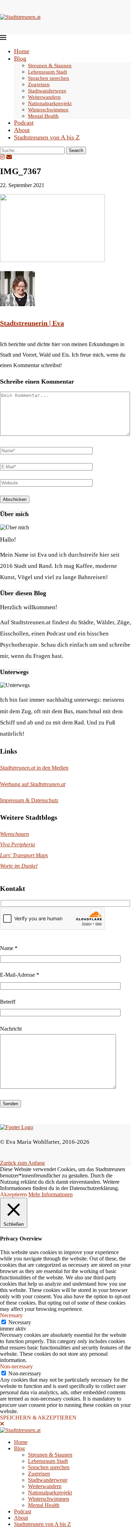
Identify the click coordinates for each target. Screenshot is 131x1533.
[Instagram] (2, 157)
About (22, 129)
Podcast (24, 122)
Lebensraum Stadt (47, 72)
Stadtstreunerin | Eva (32, 323)
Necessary (19, 1322)
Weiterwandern (44, 97)
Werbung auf (32, 784)
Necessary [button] (11, 1315)
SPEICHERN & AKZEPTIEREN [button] (38, 1418)
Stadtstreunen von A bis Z (47, 137)
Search (76, 150)
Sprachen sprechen (48, 78)
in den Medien (34, 768)
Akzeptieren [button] (13, 1194)
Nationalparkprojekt (50, 103)
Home (21, 51)
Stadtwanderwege (47, 91)
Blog (20, 58)
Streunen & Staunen (50, 65)
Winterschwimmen (48, 109)
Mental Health (43, 116)
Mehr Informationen (50, 1194)
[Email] (9, 157)
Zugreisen (39, 84)
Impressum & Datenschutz (29, 800)
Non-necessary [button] (16, 1366)
